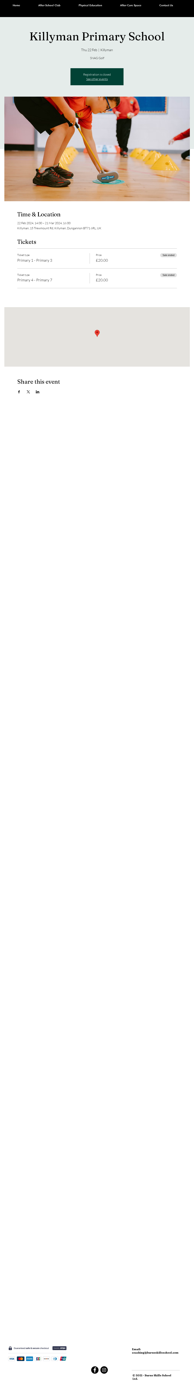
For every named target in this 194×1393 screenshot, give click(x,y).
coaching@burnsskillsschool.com (155, 1352)
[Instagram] (104, 1370)
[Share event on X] (28, 391)
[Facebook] (95, 1370)
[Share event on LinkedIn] (37, 391)
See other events (97, 79)
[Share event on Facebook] (19, 391)
